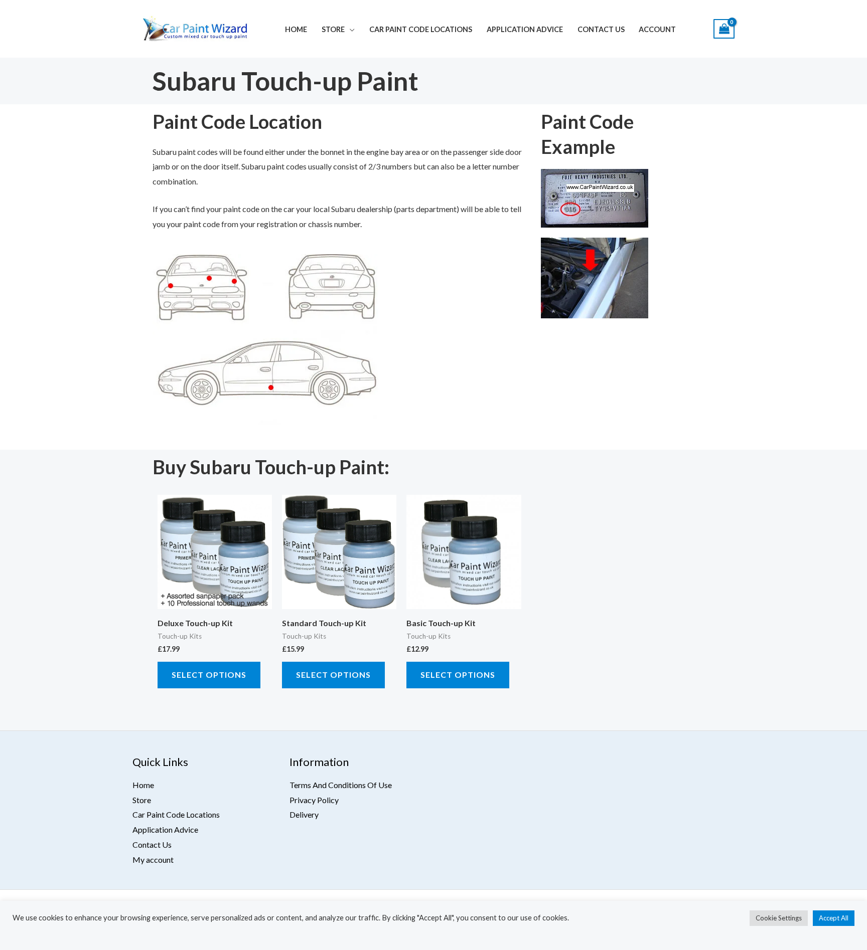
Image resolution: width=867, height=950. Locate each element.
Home (296, 29)
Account (657, 29)
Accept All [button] (833, 918)
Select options (209, 674)
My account (153, 859)
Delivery (304, 814)
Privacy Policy (314, 800)
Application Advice (525, 29)
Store (333, 29)
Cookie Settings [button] (779, 918)
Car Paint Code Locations (420, 29)
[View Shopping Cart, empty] (724, 29)
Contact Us (601, 29)
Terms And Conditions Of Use (341, 785)
